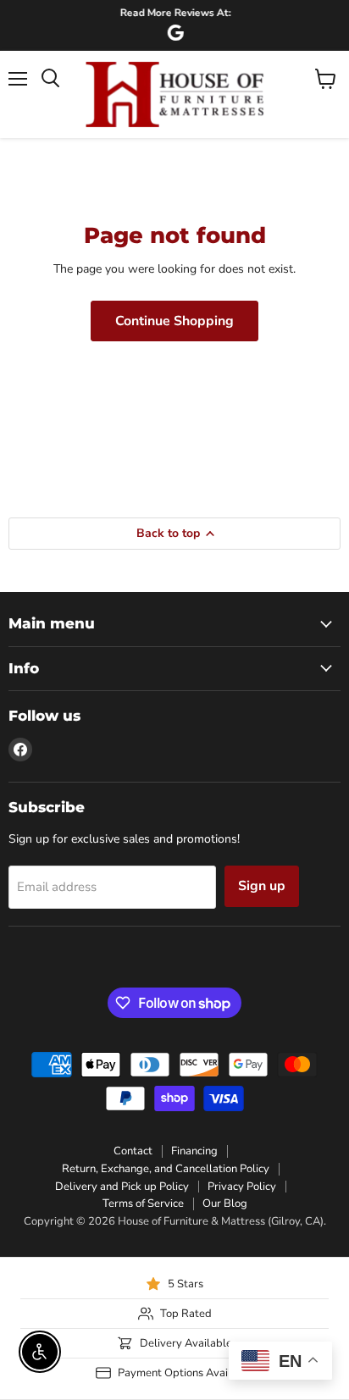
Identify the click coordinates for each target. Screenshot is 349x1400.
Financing (194, 1151)
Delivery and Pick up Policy (122, 1186)
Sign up (261, 886)
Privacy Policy (242, 1186)
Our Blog (224, 1203)
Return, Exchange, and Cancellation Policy (165, 1168)
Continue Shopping (174, 321)
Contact (133, 1151)
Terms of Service (143, 1203)
